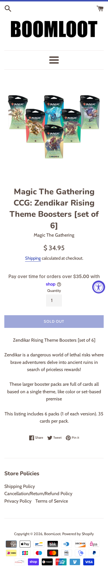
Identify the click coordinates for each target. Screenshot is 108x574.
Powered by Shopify (78, 534)
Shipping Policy (19, 486)
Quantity (54, 290)
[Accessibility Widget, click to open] (98, 287)
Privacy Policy (17, 501)
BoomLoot (52, 534)
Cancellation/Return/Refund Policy (38, 493)
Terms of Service (51, 501)
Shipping (33, 258)
